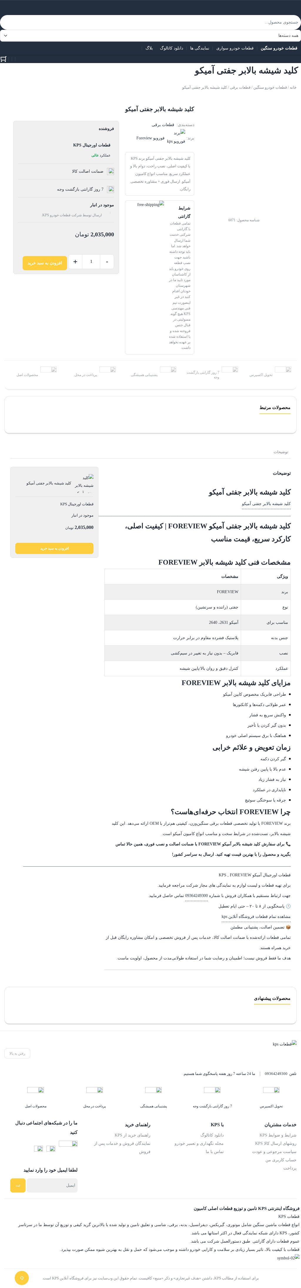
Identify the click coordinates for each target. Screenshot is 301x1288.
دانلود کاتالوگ (212, 1135)
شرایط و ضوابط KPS (278, 1135)
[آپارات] (68, 1150)
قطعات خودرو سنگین (270, 87)
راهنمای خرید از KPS (132, 1135)
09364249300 (196, 895)
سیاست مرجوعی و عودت (274, 1152)
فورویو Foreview (150, 138)
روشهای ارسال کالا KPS (276, 1143)
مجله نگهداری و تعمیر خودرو (199, 1143)
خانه (293, 87)
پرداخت (290, 1168)
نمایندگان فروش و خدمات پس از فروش (122, 1147)
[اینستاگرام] (50, 1150)
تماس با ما (215, 1152)
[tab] (281, 452)
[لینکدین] (38, 1150)
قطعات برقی (240, 87)
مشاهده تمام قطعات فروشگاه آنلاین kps (256, 916)
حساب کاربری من (281, 1160)
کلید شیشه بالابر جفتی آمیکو (266, 504)
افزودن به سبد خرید (45, 263)
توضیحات (281, 452)
